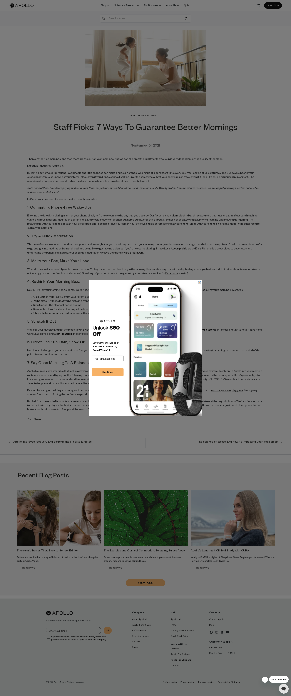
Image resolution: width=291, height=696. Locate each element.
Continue (107, 372)
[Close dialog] (199, 282)
